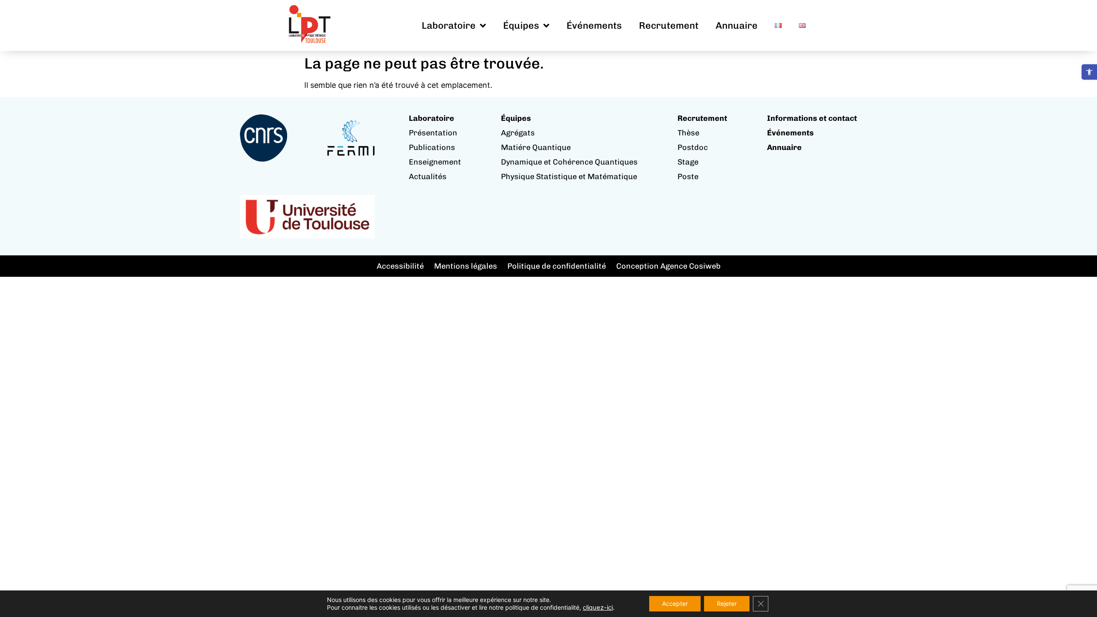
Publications (432, 147)
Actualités (428, 176)
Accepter (675, 603)
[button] (1089, 72)
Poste (687, 176)
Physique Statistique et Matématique (569, 176)
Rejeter (727, 603)
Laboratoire (449, 25)
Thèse (688, 133)
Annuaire (737, 25)
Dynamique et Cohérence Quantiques (569, 162)
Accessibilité (400, 266)
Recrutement (668, 25)
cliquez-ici (598, 607)
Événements (594, 25)
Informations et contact (812, 118)
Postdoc (692, 147)
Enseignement (435, 162)
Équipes (521, 25)
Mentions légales (465, 266)
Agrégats (518, 133)
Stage (687, 162)
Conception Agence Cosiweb (668, 266)
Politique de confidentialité (556, 266)
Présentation (433, 133)
